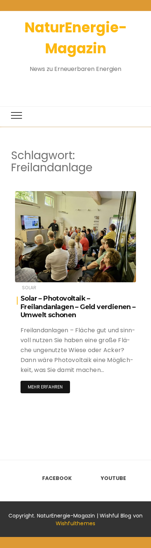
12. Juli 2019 (114, 195)
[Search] (69, 85)
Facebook (57, 478)
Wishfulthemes (76, 523)
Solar (29, 287)
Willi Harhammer (55, 195)
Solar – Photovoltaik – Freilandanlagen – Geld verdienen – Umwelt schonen (78, 306)
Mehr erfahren (45, 387)
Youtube (113, 478)
